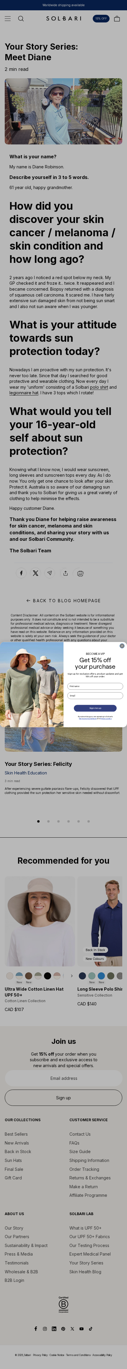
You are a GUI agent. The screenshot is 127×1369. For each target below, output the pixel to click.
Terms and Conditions (88, 718)
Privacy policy (106, 718)
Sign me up (95, 708)
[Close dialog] (122, 645)
